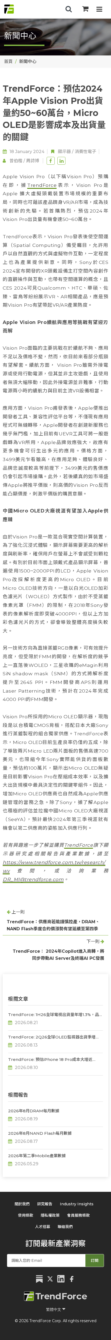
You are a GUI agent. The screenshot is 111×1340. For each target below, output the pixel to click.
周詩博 (32, 160)
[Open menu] (99, 9)
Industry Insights (76, 1204)
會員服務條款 (78, 1215)
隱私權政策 (50, 1215)
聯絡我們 (65, 1226)
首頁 (8, 61)
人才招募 (42, 1226)
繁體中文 (54, 1309)
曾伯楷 (15, 160)
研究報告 (44, 1204)
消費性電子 (85, 151)
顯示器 (64, 151)
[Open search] (68, 9)
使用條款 (25, 1215)
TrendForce (42, 185)
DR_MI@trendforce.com (33, 879)
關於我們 (22, 1204)
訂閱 (94, 1260)
